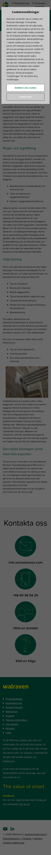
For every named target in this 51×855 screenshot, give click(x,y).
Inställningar (25, 96)
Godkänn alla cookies (25, 87)
